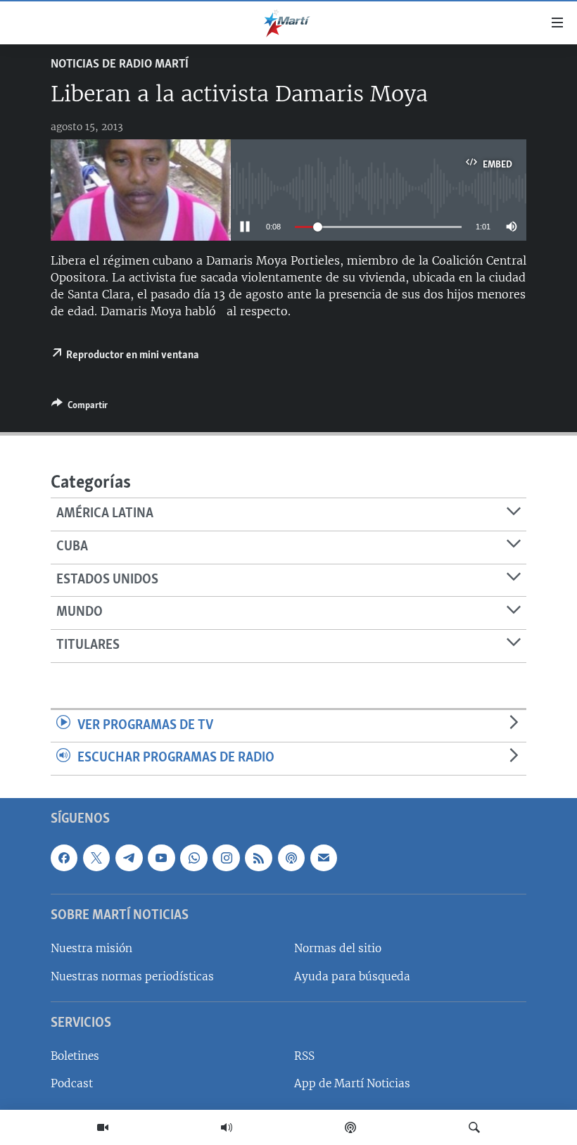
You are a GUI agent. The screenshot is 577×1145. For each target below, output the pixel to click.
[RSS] (258, 857)
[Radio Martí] (226, 1127)
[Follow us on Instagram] (226, 857)
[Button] (79, 407)
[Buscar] (474, 1127)
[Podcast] (350, 1127)
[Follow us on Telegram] (128, 857)
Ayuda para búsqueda (352, 976)
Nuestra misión (91, 948)
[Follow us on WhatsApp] (193, 857)
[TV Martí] (103, 1127)
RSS (304, 1056)
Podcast (72, 1083)
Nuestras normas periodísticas (132, 976)
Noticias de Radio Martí (120, 64)
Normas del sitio (337, 948)
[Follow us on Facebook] (64, 857)
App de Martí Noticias (352, 1083)
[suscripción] (323, 857)
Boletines (75, 1056)
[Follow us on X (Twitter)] (96, 857)
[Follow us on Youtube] (161, 857)
